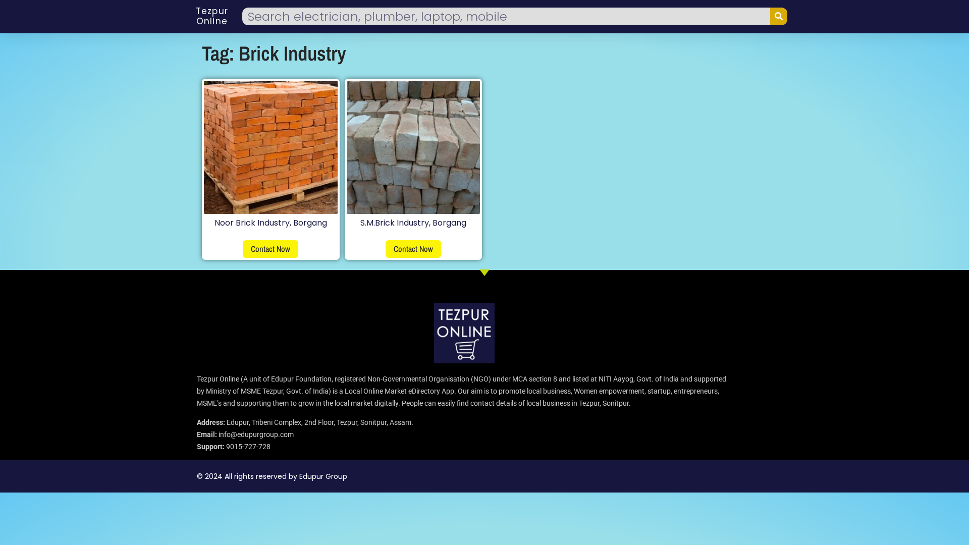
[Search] (778, 16)
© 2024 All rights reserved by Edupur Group (272, 476)
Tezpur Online (212, 16)
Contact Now (270, 248)
